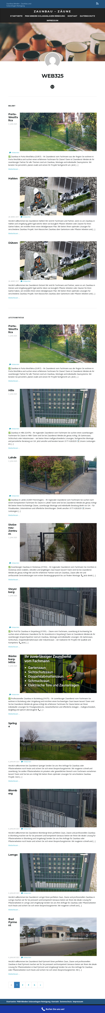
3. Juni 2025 (12, 124)
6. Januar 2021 (14, 762)
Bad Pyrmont (12, 922)
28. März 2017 (13, 217)
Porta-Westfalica (13, 117)
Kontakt (72, 16)
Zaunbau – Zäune (52, 11)
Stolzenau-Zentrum (12, 529)
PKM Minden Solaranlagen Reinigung (45, 16)
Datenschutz (87, 16)
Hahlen (13, 178)
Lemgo (13, 854)
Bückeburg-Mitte (12, 659)
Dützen (13, 242)
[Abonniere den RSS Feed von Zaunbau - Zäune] (97, 3)
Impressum (52, 20)
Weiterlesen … (14, 169)
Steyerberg (12, 590)
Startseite (16, 16)
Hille (11, 390)
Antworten (15, 152)
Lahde (12, 457)
